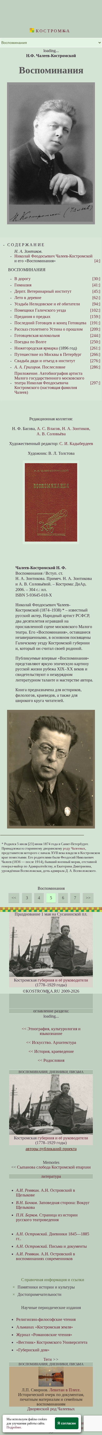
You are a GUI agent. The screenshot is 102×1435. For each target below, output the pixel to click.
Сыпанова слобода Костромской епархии (54, 1167)
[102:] (95, 310)
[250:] (95, 342)
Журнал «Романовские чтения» (44, 1334)
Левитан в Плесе (64, 1390)
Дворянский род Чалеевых (51, 1409)
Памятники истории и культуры (46, 1287)
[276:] (95, 360)
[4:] (97, 261)
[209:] (95, 329)
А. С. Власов (48, 428)
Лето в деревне (27, 297)
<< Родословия (51, 1060)
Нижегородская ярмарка (36, 348)
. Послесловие (39, 367)
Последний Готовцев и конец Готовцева (50, 323)
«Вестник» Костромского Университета (51, 1342)
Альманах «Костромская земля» (44, 1327)
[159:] (95, 316)
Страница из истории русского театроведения (47, 1217)
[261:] (95, 348)
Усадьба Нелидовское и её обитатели (47, 304)
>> (88, 898)
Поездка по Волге (30, 342)
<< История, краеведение (51, 1051)
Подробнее (14, 1427)
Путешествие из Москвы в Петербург (48, 354)
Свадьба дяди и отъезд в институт (44, 360)
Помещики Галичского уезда (40, 310)
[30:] (96, 278)
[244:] (95, 335)
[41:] (96, 285)
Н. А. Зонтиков (75, 428)
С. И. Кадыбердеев (76, 443)
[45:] (96, 291)
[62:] (96, 297)
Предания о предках (32, 316)
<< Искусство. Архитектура (51, 1042)
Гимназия (22, 285)
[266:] (95, 354)
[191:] (95, 323)
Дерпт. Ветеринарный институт (42, 291)
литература (51, 1176)
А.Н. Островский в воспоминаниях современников (45, 1256)
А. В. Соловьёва (51, 434)
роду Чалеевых (74, 848)
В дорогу (22, 278)
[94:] (96, 304)
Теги (47, 1359)
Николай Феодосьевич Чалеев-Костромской (53, 256)
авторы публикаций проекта (51, 1148)
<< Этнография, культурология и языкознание (51, 1031)
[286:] (95, 367)
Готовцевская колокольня (37, 335)
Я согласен (67, 1423)
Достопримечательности (39, 1294)
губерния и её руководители (63, 980)
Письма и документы (51, 1246)
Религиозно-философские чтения (46, 1319)
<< (14, 898)
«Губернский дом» (32, 1350)
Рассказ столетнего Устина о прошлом (48, 329)
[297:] (95, 383)
